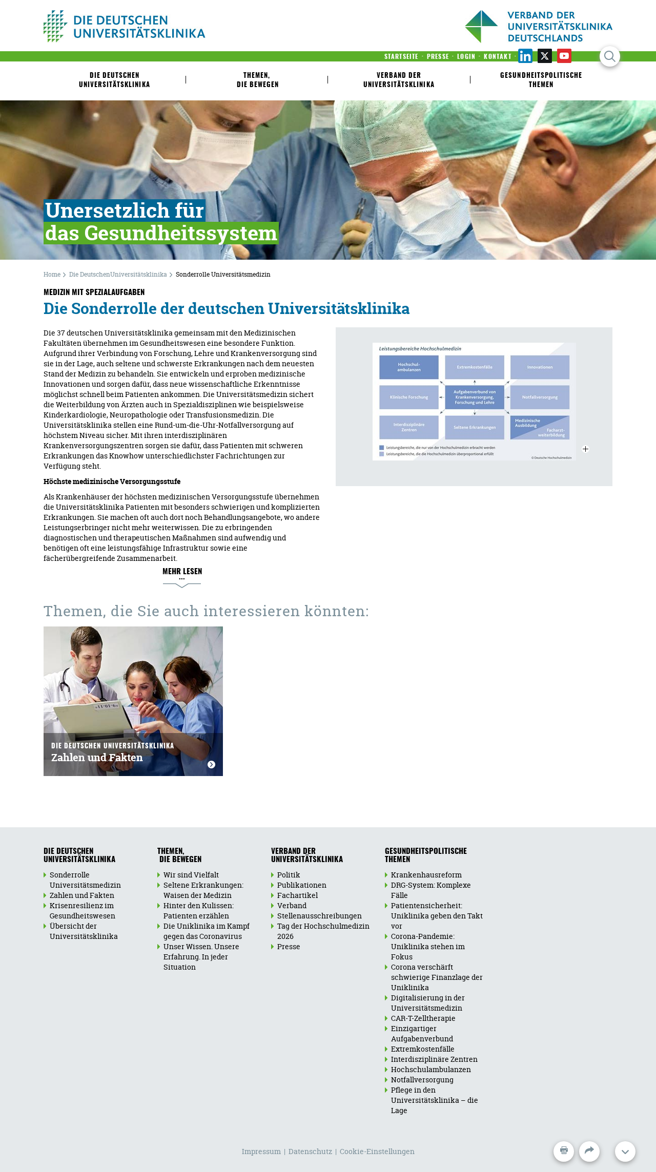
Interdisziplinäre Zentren (434, 1059)
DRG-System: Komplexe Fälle (431, 890)
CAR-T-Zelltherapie (423, 1018)
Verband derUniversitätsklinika (307, 856)
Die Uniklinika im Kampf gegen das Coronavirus (206, 931)
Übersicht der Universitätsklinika (84, 931)
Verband (291, 905)
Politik (288, 875)
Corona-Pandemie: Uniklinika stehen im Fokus (428, 946)
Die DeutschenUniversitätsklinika (114, 81)
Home (52, 274)
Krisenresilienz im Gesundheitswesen (82, 910)
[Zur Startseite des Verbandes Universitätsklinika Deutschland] (158, 26)
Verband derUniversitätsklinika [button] (399, 81)
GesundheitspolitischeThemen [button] (541, 81)
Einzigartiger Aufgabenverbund (422, 1033)
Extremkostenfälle (423, 1049)
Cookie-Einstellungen (377, 1151)
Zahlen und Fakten (112, 753)
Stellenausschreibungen (319, 915)
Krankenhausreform (426, 875)
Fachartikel (297, 895)
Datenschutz (310, 1151)
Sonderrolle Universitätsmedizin (85, 880)
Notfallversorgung (422, 1079)
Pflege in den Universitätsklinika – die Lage (434, 1100)
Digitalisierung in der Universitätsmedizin (428, 1003)
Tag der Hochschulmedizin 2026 (323, 931)
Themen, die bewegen (179, 856)
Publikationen (301, 885)
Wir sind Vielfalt (191, 875)
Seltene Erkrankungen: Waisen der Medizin (203, 890)
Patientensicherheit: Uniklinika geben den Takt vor (437, 916)
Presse (288, 946)
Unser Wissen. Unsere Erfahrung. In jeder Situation (201, 956)
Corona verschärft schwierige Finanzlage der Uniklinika (437, 977)
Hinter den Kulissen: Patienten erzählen (198, 910)
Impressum (261, 1151)
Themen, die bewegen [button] (257, 81)
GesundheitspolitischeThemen (426, 856)
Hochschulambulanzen (431, 1069)
